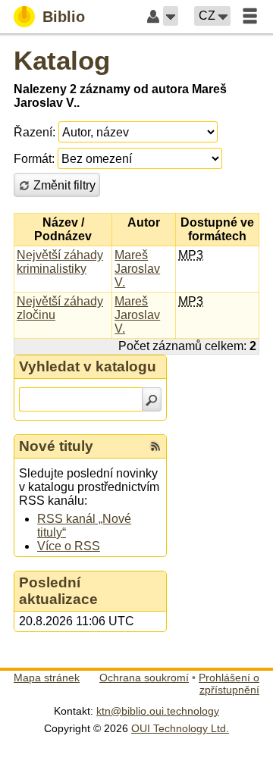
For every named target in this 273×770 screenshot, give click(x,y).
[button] (170, 16)
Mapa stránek (47, 677)
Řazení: (34, 132)
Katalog (62, 60)
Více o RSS (68, 546)
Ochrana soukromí (144, 677)
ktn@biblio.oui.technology (157, 711)
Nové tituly (56, 446)
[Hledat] (152, 399)
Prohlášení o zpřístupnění (229, 683)
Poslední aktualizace (58, 590)
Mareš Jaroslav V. (137, 269)
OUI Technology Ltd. (180, 728)
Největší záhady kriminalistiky (60, 262)
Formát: (34, 158)
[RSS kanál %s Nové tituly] (155, 446)
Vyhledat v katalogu (87, 366)
